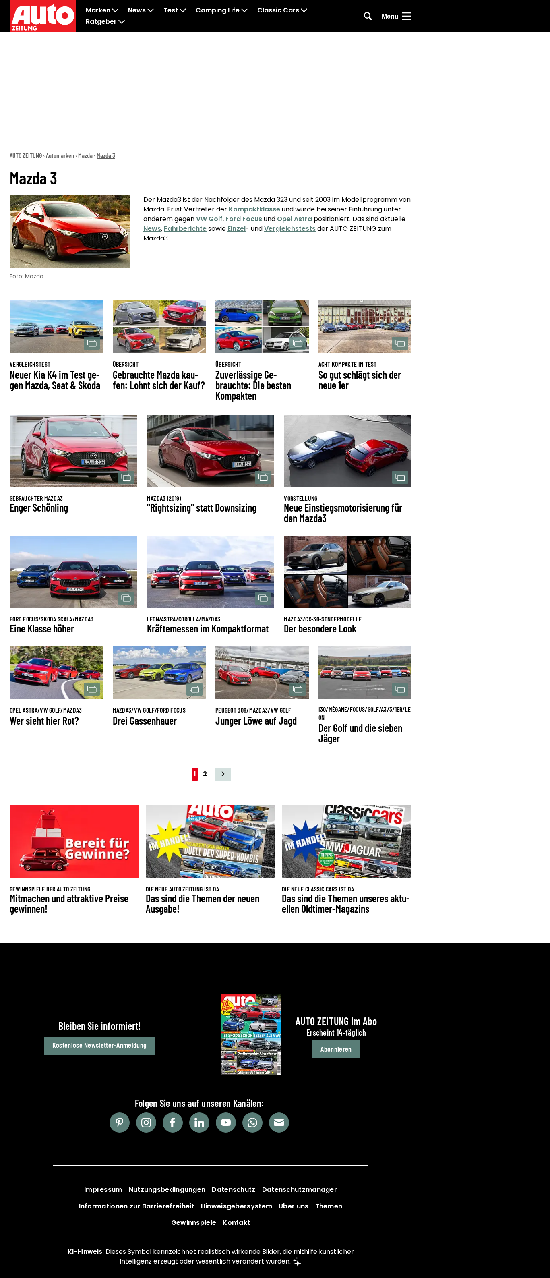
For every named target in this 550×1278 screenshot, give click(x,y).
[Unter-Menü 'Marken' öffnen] (115, 10)
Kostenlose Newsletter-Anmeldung (99, 1044)
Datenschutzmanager (299, 1189)
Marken (98, 10)
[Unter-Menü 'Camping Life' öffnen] (244, 10)
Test (170, 10)
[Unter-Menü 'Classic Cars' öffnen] (304, 10)
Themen (329, 1206)
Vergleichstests (290, 228)
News (137, 10)
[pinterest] (120, 1122)
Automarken (60, 155)
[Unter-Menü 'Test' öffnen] (183, 10)
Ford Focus (243, 219)
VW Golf (209, 219)
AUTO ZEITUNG (26, 155)
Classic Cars (278, 10)
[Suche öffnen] (368, 16)
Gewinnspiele (194, 1222)
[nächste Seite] (223, 774)
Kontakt (236, 1222)
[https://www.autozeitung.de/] (43, 16)
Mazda (85, 155)
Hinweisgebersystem (236, 1206)
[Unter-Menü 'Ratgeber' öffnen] (121, 21)
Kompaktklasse (254, 209)
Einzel (236, 228)
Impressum (103, 1189)
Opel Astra (294, 219)
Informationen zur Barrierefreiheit (136, 1206)
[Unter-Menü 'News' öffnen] (150, 10)
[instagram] (146, 1122)
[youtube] (226, 1122)
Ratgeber (101, 22)
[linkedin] (199, 1122)
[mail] (279, 1122)
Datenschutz (233, 1189)
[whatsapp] (252, 1122)
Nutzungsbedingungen (167, 1189)
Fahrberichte (185, 228)
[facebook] (173, 1122)
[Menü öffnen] (406, 16)
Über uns (293, 1206)
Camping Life (218, 10)
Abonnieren (336, 1048)
